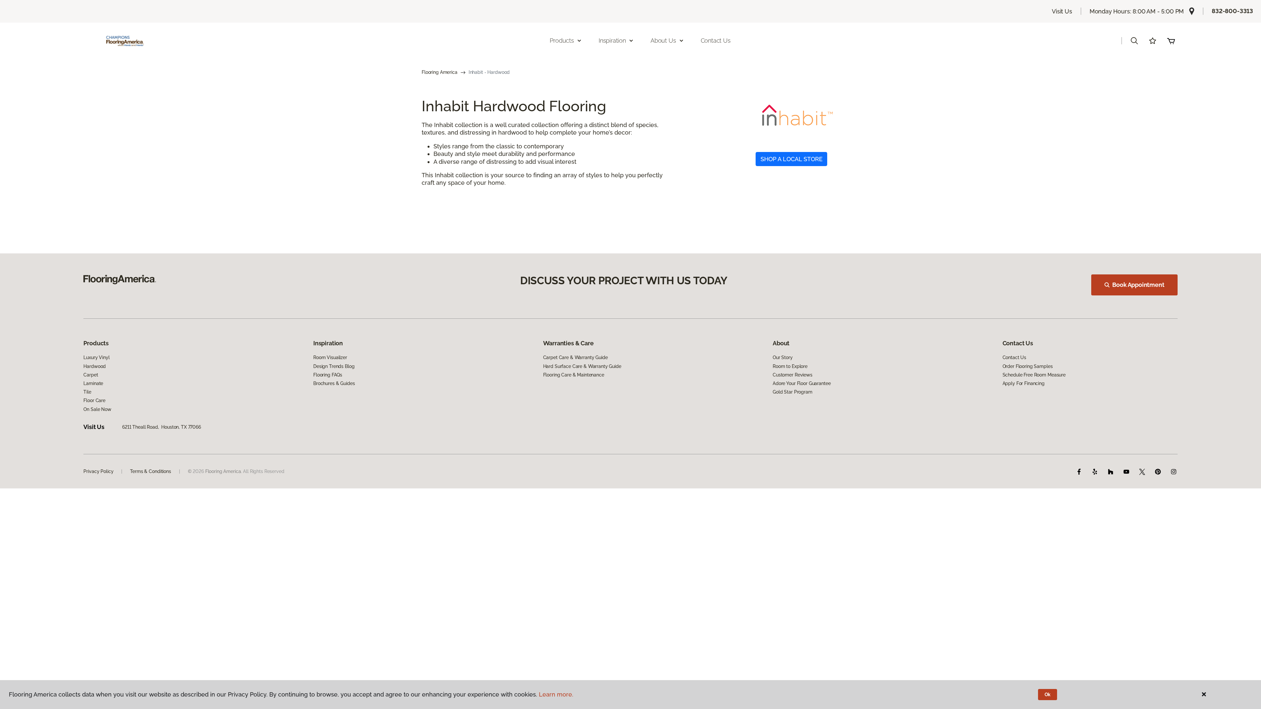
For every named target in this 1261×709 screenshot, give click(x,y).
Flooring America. (223, 471)
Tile (87, 392)
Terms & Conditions (150, 471)
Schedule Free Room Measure (1034, 374)
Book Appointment (1138, 284)
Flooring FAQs (327, 374)
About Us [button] (663, 40)
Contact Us (716, 40)
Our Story (783, 357)
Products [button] (562, 40)
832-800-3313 (1232, 11)
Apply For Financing (1024, 383)
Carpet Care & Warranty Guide (575, 357)
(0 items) (1171, 41)
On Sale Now (97, 409)
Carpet (90, 374)
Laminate (93, 383)
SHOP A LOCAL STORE (792, 159)
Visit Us (1062, 11)
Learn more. (556, 694)
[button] (1134, 40)
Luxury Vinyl (96, 357)
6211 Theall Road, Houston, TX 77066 (161, 427)
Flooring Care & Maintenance (573, 374)
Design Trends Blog (333, 366)
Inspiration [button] (612, 40)
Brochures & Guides (334, 383)
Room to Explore (790, 366)
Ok (1048, 694)
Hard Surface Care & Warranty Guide (582, 366)
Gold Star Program (792, 392)
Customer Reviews (792, 374)
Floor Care (94, 400)
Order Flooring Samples (1028, 366)
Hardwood (94, 366)
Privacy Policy (98, 471)
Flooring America (439, 72)
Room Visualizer (330, 357)
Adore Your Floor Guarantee (801, 383)
